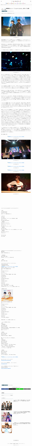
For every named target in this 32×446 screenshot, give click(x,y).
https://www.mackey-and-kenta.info (6, 360)
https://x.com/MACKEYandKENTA (6, 368)
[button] (5, 389)
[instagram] (15, 440)
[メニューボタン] (1, 1)
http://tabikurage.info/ (4, 363)
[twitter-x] (14, 440)
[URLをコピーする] (27, 389)
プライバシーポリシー (21, 443)
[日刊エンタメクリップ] (16, 1)
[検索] (17, 440)
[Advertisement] (16, 201)
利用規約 (17, 443)
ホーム (9, 443)
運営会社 (11, 443)
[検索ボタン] (30, 1)
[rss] (16, 440)
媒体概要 (14, 443)
